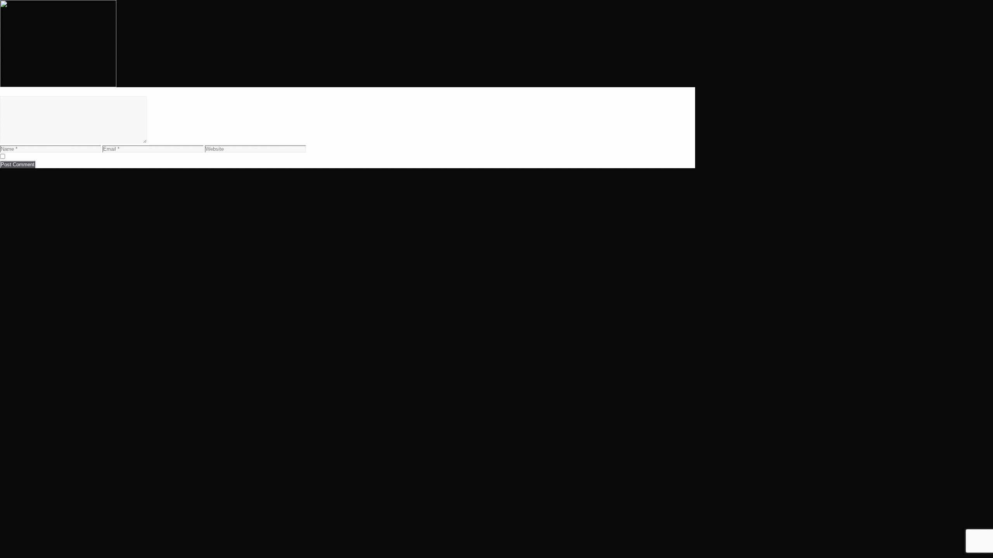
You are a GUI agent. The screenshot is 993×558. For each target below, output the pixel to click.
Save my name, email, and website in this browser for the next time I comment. (107, 156)
